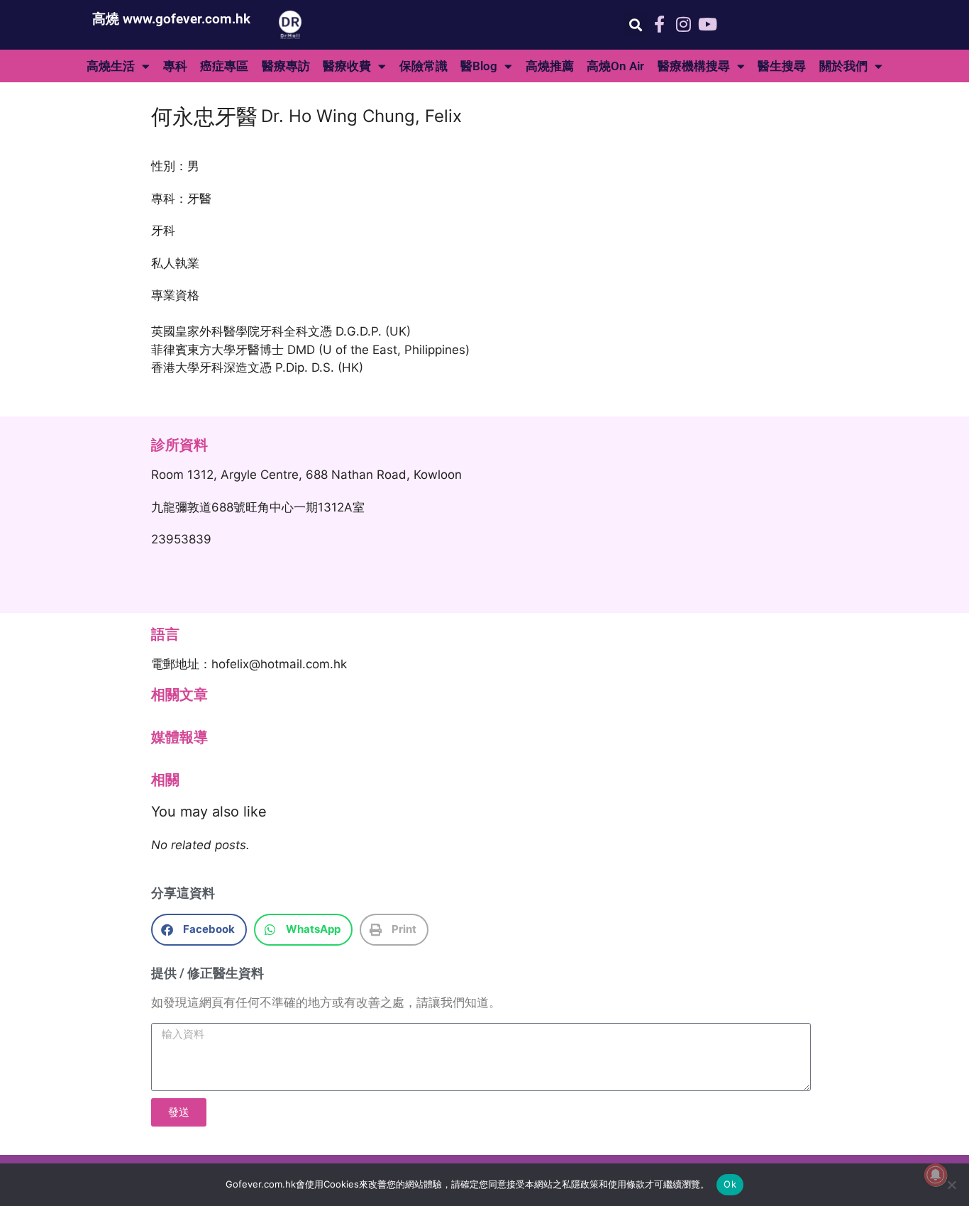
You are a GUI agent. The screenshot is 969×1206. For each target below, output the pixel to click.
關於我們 (843, 66)
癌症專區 (224, 66)
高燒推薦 (550, 66)
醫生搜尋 (782, 66)
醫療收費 (347, 66)
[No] (951, 1185)
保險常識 (423, 66)
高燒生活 (111, 66)
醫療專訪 (286, 66)
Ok (730, 1184)
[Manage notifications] (935, 1174)
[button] (635, 25)
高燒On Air (615, 66)
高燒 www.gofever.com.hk (171, 19)
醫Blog (478, 66)
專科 (175, 66)
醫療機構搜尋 (694, 66)
